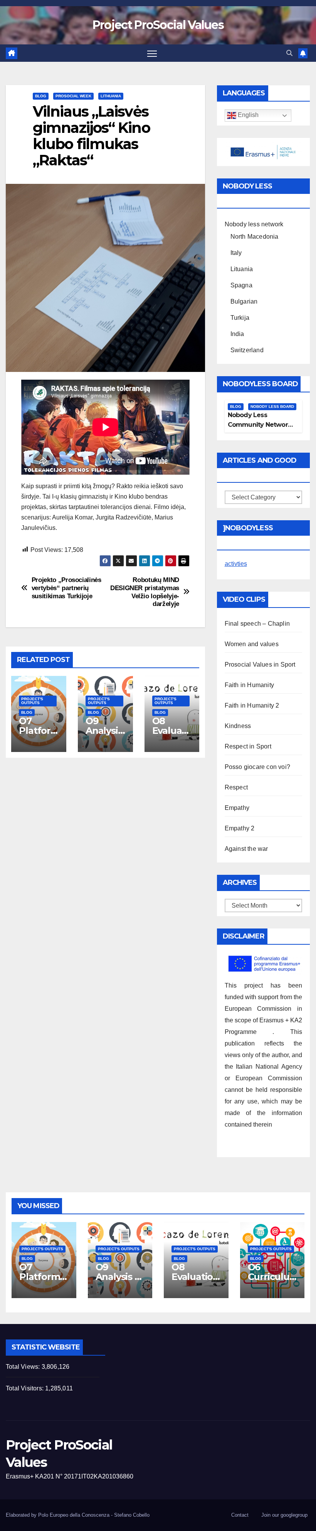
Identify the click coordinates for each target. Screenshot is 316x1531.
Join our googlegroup (284, 1515)
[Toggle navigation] (152, 53)
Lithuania (111, 96)
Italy (236, 253)
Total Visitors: (25, 1388)
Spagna (241, 285)
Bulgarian (244, 301)
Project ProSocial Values (158, 25)
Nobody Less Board (272, 406)
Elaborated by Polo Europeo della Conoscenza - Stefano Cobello (78, 1515)
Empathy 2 (240, 828)
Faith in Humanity (249, 685)
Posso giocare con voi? (257, 767)
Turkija (239, 317)
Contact (240, 1515)
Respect (236, 787)
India (237, 334)
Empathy (237, 808)
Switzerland (247, 350)
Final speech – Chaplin (257, 623)
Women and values (252, 644)
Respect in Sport (248, 746)
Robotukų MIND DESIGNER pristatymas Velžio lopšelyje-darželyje (144, 592)
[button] (289, 53)
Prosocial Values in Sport (260, 664)
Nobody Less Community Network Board (259, 424)
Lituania (241, 269)
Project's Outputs (32, 701)
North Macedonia (254, 236)
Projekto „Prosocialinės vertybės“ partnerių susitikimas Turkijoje (66, 587)
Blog (40, 96)
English (247, 115)
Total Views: (24, 1366)
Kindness (238, 726)
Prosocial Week (73, 96)
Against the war (246, 848)
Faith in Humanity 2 (252, 705)
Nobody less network (254, 224)
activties (236, 563)
